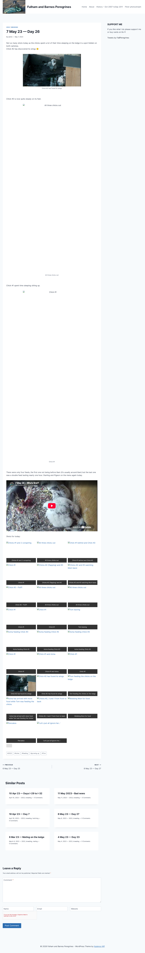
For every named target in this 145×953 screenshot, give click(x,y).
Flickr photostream (133, 7)
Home (84, 7)
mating (35, 841)
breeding (14, 27)
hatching (36, 818)
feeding (25, 753)
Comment (8, 880)
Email (39, 909)
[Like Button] (9, 745)
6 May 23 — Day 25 (11, 767)
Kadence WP (99, 946)
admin (10, 37)
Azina (16, 753)
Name (6, 909)
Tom (44, 753)
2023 (8, 27)
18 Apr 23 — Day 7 (19, 814)
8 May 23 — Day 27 (92, 767)
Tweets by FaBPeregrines (118, 38)
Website (74, 909)
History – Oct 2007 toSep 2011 (109, 7)
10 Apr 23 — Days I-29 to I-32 (25, 793)
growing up (35, 753)
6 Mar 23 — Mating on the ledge (26, 837)
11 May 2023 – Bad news (71, 793)
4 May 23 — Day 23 (69, 837)
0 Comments (38, 798)
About (91, 7)
